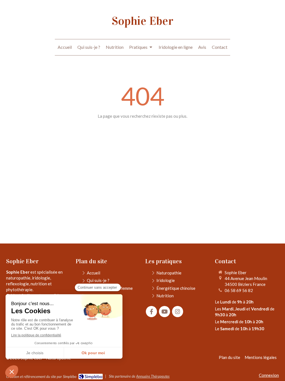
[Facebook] (151, 311)
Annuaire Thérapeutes (152, 376)
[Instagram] (177, 311)
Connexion (269, 375)
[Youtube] (164, 311)
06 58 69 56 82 (239, 290)
